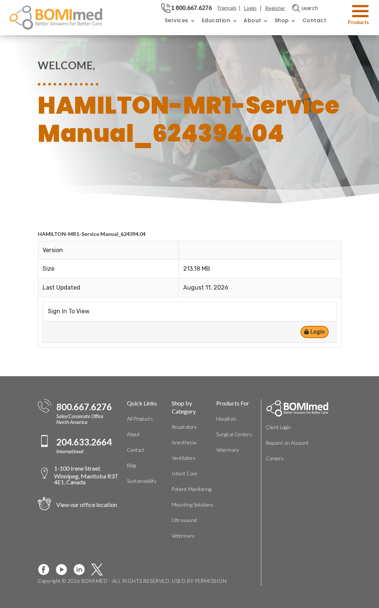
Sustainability (142, 481)
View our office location (86, 504)
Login (250, 8)
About (252, 20)
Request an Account (287, 443)
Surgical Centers (234, 434)
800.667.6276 (84, 407)
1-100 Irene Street (86, 475)
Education (216, 20)
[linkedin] (82, 569)
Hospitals (226, 419)
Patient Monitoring (191, 489)
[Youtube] (64, 569)
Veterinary (183, 536)
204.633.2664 (84, 442)
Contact (314, 20)
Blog (131, 465)
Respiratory (184, 427)
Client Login (278, 427)
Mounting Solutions (192, 505)
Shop (282, 20)
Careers (275, 458)
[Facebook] (47, 569)
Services (176, 20)
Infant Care (184, 474)
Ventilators (183, 458)
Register (275, 8)
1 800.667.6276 (191, 7)
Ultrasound (184, 520)
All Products (140, 419)
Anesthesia (184, 442)
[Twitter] (100, 569)
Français (227, 7)
